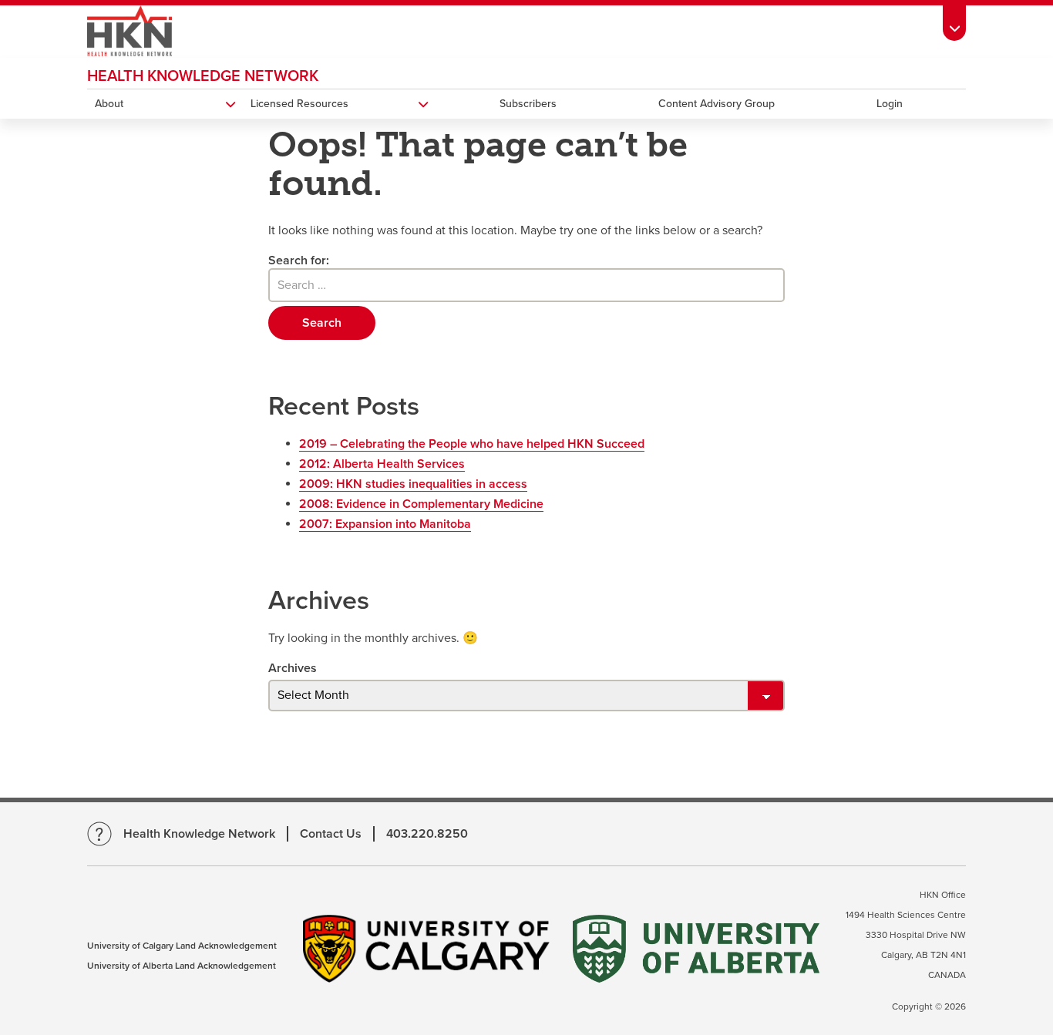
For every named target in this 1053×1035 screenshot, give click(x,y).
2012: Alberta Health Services (382, 464)
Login (889, 103)
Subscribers (528, 103)
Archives (292, 668)
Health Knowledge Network (202, 76)
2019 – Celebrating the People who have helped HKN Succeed (471, 444)
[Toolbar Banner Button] (954, 20)
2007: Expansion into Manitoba (385, 524)
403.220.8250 (427, 834)
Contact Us (331, 834)
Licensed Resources (299, 103)
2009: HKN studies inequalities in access (413, 484)
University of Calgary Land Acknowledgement (182, 945)
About (109, 103)
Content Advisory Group (716, 103)
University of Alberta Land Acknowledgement (181, 965)
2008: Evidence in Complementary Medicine (421, 504)
